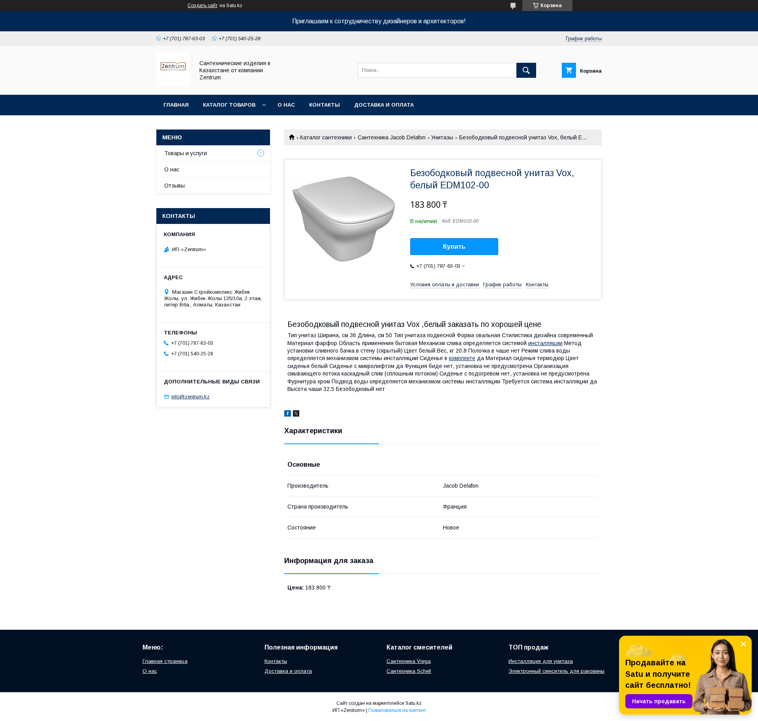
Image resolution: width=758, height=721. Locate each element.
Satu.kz (413, 703)
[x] (296, 414)
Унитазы (442, 137)
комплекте (462, 358)
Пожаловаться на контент (397, 710)
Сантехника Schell (409, 671)
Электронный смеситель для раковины (556, 671)
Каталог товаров (229, 105)
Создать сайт (203, 5)
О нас (286, 105)
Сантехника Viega (409, 661)
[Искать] (526, 70)
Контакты (324, 105)
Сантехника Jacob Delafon (392, 137)
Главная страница (165, 661)
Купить (454, 246)
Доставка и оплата (384, 105)
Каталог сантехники (326, 137)
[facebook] (287, 414)
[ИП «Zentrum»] (173, 84)
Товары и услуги (185, 153)
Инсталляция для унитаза (540, 661)
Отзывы (174, 185)
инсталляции (545, 343)
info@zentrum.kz (190, 397)
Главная (176, 105)
